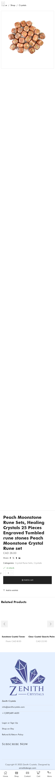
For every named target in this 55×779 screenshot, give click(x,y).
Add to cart (28, 580)
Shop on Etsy (8, 728)
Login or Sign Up (10, 723)
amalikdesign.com (27, 768)
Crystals (38, 563)
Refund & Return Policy (12, 734)
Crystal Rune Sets (24, 563)
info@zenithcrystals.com (13, 707)
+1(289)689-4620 (10, 713)
